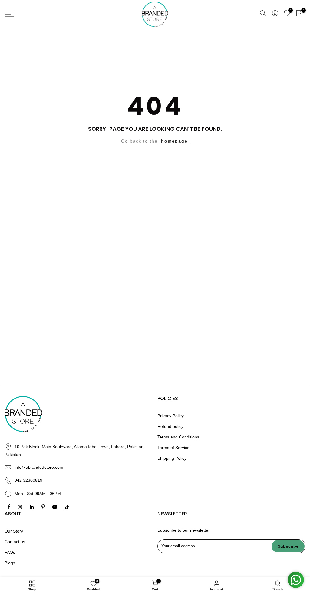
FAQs (10, 552)
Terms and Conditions (178, 437)
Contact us (15, 541)
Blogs (10, 562)
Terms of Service (173, 447)
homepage (174, 141)
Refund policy (170, 426)
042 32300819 (28, 480)
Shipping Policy (171, 458)
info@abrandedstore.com (39, 467)
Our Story (14, 531)
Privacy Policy (170, 415)
